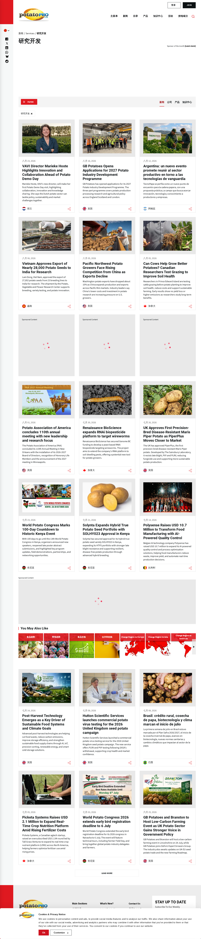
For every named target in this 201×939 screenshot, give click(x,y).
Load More (107, 873)
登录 (173, 5)
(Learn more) (190, 46)
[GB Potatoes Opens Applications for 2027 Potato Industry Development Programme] (107, 166)
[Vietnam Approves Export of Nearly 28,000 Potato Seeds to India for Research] (46, 263)
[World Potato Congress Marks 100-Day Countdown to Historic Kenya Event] (46, 525)
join (189, 5)
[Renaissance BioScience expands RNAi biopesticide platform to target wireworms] (107, 427)
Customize (59, 932)
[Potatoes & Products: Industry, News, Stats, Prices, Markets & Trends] (34, 16)
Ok (43, 932)
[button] (194, 646)
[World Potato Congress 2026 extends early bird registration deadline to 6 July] (107, 818)
